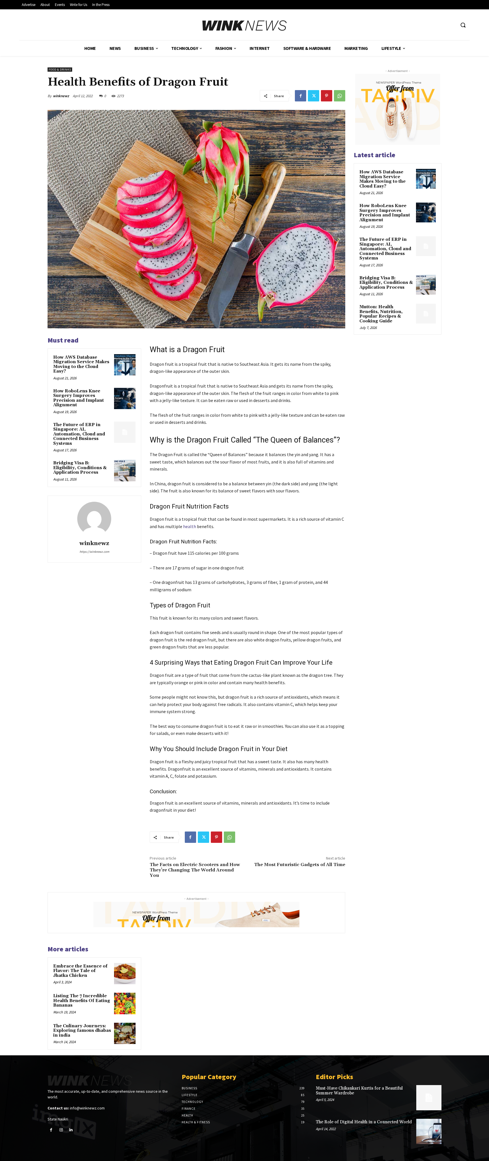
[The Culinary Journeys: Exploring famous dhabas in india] (125, 1033)
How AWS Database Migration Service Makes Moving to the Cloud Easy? (81, 364)
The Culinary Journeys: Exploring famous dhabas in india (82, 1030)
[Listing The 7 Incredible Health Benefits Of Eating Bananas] (125, 1003)
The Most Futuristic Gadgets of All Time (299, 864)
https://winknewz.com (94, 552)
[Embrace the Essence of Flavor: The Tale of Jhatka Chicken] (125, 973)
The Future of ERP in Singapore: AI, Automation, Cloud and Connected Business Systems (79, 434)
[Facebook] (300, 95)
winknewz (61, 95)
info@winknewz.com (87, 1108)
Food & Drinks (60, 69)
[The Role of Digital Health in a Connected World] (428, 1131)
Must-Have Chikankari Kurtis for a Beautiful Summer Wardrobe (359, 1091)
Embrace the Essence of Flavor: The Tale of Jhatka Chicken (80, 971)
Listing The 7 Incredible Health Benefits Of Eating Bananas (81, 1000)
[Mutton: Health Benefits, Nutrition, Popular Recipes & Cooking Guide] (426, 314)
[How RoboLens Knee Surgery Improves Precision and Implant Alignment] (125, 398)
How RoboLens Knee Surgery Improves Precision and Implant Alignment (78, 398)
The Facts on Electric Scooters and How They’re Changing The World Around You (195, 870)
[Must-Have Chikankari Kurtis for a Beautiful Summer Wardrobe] (428, 1097)
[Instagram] (61, 1130)
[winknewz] (94, 519)
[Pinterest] (326, 95)
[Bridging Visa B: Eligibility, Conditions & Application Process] (125, 470)
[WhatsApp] (339, 95)
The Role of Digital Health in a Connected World (364, 1122)
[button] (463, 25)
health (189, 526)
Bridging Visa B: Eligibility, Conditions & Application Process (80, 467)
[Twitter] (313, 95)
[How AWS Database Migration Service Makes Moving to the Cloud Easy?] (125, 365)
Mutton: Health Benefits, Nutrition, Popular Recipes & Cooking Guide (381, 314)
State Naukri (58, 1119)
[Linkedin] (70, 1130)
